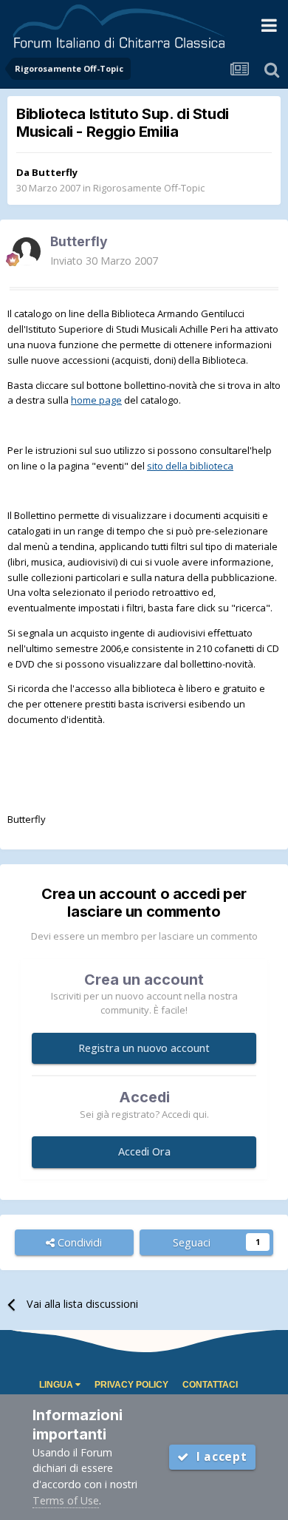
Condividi (78, 1242)
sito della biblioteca (190, 465)
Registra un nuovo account (144, 1048)
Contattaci (210, 1385)
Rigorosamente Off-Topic (149, 187)
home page (96, 400)
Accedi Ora (144, 1151)
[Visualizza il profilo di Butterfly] (26, 251)
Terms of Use (65, 1500)
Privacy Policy (131, 1385)
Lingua (57, 1385)
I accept (218, 1457)
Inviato (104, 261)
